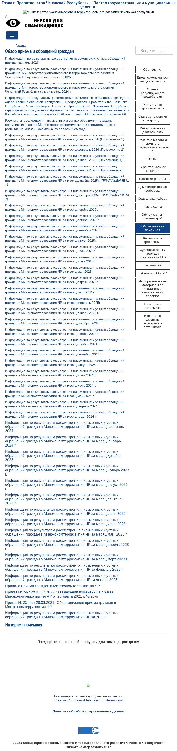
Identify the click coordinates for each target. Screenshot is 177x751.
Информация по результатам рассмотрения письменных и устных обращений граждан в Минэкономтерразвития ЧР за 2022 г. (61, 615)
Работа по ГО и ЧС (152, 273)
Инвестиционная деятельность (152, 130)
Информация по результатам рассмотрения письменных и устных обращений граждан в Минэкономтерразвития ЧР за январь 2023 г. (62, 578)
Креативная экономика (153, 306)
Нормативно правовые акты (152, 106)
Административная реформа (152, 188)
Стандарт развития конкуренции (152, 118)
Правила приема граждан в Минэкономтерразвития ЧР (52, 586)
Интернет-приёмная (23, 625)
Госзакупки (153, 265)
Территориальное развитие (152, 168)
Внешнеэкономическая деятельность (152, 79)
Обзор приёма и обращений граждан (39, 51)
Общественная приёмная (152, 228)
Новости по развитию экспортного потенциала (153, 321)
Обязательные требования (153, 240)
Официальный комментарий (153, 216)
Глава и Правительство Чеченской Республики (45, 3)
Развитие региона (152, 179)
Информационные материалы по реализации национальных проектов (153, 288)
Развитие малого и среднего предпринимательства (153, 145)
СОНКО (152, 159)
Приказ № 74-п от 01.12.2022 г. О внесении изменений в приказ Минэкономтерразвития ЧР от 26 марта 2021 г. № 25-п (59, 594)
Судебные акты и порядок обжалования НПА (153, 253)
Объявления (152, 69)
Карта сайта (153, 206)
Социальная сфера (152, 198)
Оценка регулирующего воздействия (153, 92)
